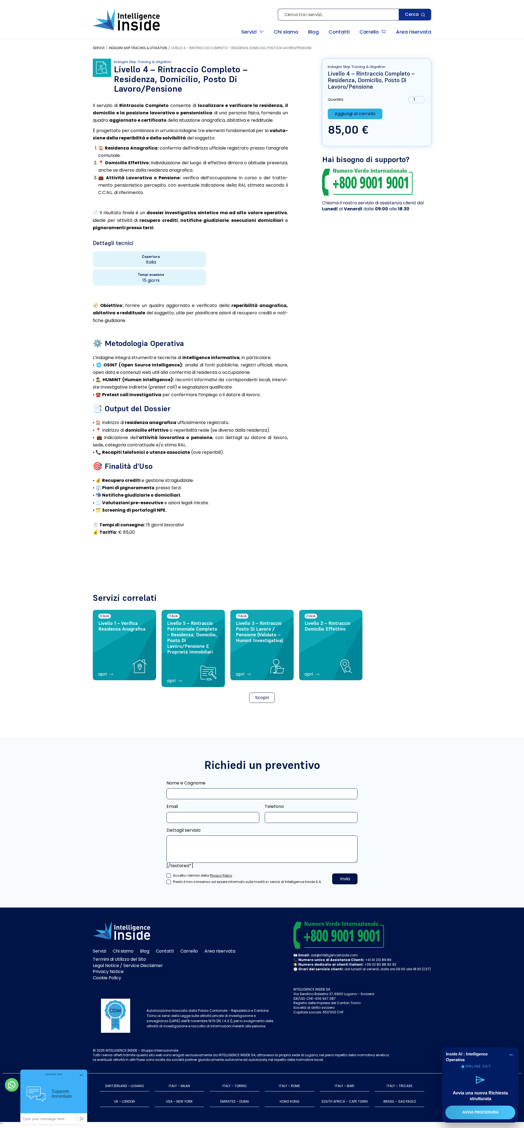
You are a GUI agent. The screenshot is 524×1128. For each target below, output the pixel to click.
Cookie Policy (107, 978)
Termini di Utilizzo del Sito (119, 959)
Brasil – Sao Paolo (399, 1101)
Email (172, 807)
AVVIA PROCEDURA (480, 1112)
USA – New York (179, 1101)
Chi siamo (123, 951)
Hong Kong (289, 1101)
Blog (144, 951)
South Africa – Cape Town (344, 1101)
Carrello (189, 951)
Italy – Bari (344, 1086)
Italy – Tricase (399, 1086)
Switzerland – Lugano (124, 1086)
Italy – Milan (179, 1086)
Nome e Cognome (186, 783)
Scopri (262, 697)
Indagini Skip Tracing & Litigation (138, 48)
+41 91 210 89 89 (378, 959)
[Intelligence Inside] (126, 20)
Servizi (99, 48)
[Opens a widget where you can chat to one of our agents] (53, 1096)
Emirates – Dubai (234, 1101)
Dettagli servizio (183, 830)
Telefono (274, 807)
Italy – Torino (234, 1086)
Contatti (165, 951)
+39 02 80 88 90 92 (380, 964)
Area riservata (219, 951)
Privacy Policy (221, 875)
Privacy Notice (108, 971)
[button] (252, 32)
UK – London (124, 1101)
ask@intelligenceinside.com (334, 955)
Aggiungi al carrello (355, 114)
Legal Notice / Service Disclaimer (128, 965)
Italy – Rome (289, 1086)
